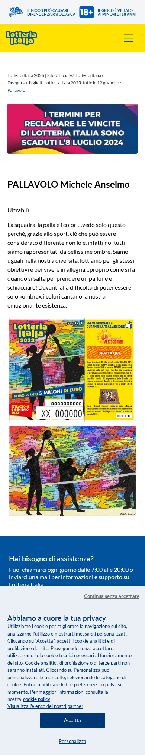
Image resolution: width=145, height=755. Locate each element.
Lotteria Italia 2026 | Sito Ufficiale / (40, 75)
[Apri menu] (128, 38)
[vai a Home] (21, 38)
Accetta (72, 720)
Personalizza (72, 741)
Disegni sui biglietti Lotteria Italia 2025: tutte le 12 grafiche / (64, 82)
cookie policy (36, 699)
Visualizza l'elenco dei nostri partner (45, 706)
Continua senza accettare (111, 596)
